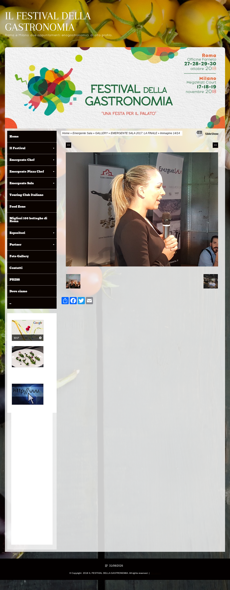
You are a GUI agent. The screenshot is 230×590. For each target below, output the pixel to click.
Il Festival (17, 148)
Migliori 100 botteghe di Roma (28, 220)
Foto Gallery (19, 256)
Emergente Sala (82, 133)
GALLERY (101, 133)
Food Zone (17, 206)
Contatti (15, 267)
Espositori (17, 232)
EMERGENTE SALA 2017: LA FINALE (134, 133)
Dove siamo (18, 291)
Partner (15, 244)
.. (10, 302)
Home (66, 133)
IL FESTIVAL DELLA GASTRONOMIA (48, 21)
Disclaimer (155, 573)
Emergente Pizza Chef (26, 171)
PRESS (14, 279)
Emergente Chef (22, 159)
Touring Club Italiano (26, 194)
